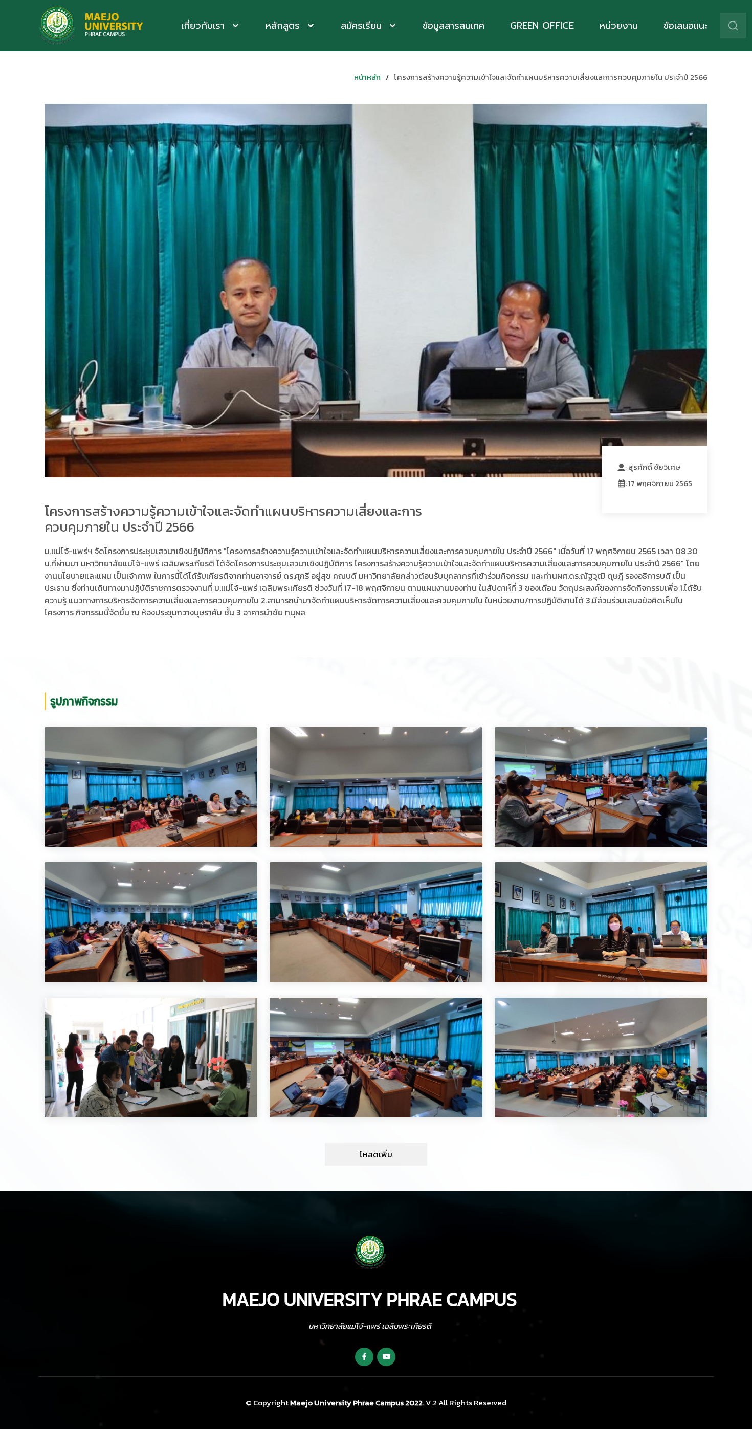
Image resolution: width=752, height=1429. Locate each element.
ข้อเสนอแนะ (685, 25)
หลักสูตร (284, 25)
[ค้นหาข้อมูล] (733, 25)
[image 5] (601, 922)
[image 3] (151, 922)
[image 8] (601, 1057)
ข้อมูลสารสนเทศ (453, 25)
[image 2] (601, 787)
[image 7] (376, 1057)
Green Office (542, 25)
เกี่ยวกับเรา (204, 25)
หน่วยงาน (619, 25)
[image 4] (376, 922)
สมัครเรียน (363, 25)
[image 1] (376, 787)
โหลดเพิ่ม (376, 1154)
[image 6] (151, 1057)
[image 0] (151, 787)
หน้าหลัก (367, 77)
